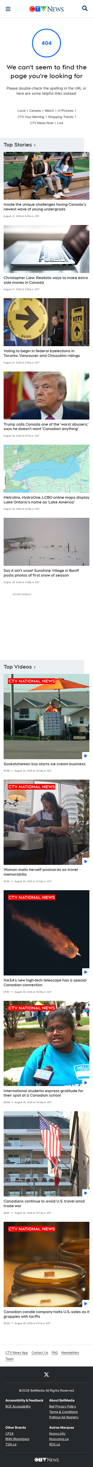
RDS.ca (54, 1444)
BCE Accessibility (18, 1406)
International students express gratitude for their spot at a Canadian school (44, 1093)
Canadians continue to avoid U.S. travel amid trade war (44, 1203)
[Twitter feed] (46, 1374)
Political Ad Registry (64, 1417)
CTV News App (16, 1352)
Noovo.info (57, 1433)
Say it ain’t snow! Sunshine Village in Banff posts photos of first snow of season (41, 572)
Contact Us (40, 1352)
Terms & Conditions (63, 1412)
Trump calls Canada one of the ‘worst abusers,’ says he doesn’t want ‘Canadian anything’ (46, 426)
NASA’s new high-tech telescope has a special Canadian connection (45, 982)
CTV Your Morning (31, 117)
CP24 (9, 1433)
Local (22, 110)
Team (9, 1359)
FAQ (55, 1352)
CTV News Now (41, 123)
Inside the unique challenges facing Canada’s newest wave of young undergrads (45, 206)
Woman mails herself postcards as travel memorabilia (41, 872)
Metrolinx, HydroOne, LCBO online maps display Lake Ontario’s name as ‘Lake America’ (46, 499)
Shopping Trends (60, 117)
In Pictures (65, 110)
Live (60, 123)
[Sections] (8, 8)
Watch (49, 110)
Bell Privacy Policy (62, 1406)
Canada (35, 110)
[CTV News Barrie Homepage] (47, 9)
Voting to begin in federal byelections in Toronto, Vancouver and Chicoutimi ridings (42, 353)
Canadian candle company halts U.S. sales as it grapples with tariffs (46, 1314)
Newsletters (70, 1352)
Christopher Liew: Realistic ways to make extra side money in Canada (46, 280)
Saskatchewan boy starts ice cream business (45, 764)
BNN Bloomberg (17, 1439)
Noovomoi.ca (59, 1439)
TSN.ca (10, 1444)
